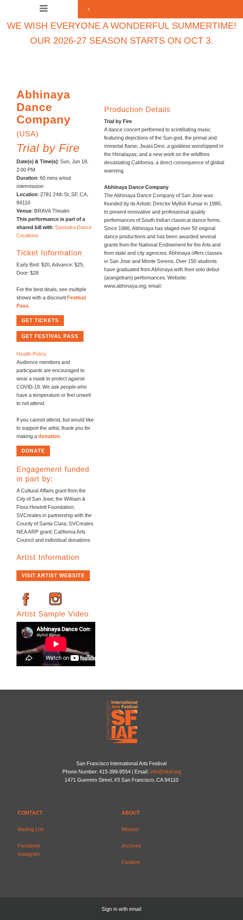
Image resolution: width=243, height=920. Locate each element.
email (135, 909)
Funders (131, 862)
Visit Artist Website (53, 575)
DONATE (33, 451)
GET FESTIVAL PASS (50, 336)
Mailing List (30, 829)
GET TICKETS (40, 320)
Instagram (29, 854)
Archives (131, 845)
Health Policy (31, 354)
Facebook (29, 845)
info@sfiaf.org (165, 771)
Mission (130, 829)
